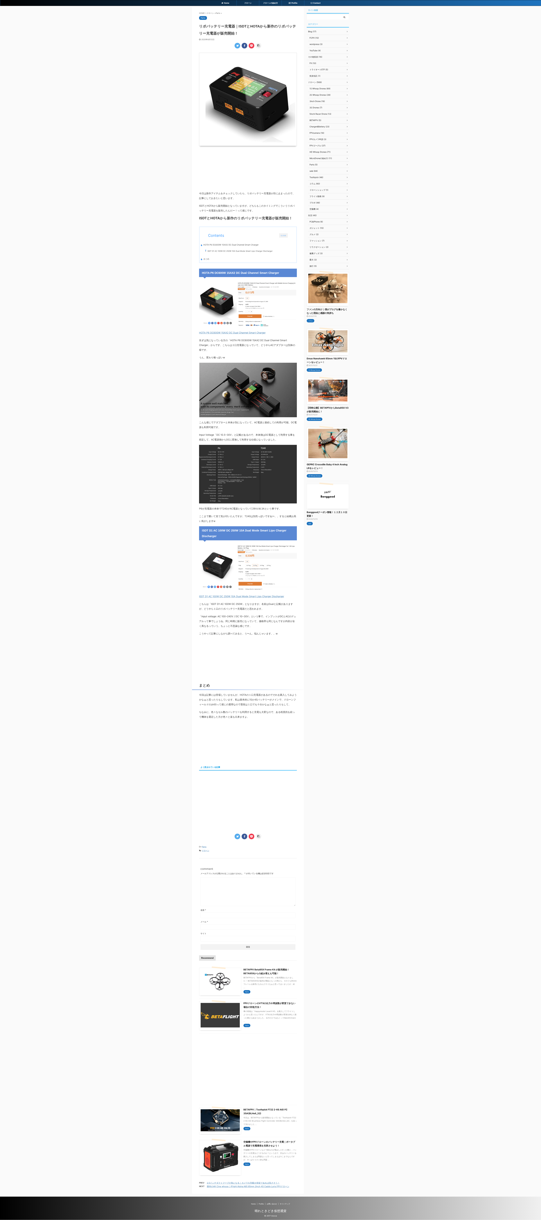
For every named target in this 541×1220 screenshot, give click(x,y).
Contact (317, 3)
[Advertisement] (248, 168)
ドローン (248, 3)
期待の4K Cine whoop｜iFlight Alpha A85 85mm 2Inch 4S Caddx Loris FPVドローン (248, 1186)
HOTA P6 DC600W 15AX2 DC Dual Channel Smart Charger (231, 245)
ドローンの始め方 (270, 3)
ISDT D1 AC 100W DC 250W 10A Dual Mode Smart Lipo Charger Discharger (240, 251)
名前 (203, 910)
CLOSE (283, 235)
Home (226, 3)
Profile (294, 3)
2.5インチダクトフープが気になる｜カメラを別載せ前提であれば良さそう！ (243, 1183)
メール (204, 922)
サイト (203, 933)
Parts (204, 847)
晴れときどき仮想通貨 (270, 1211)
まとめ (206, 259)
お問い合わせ (272, 1204)
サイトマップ (285, 1204)
